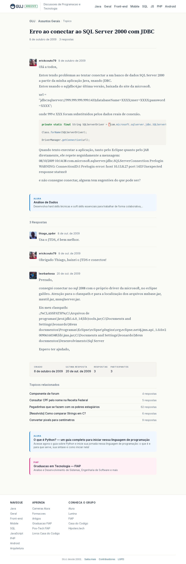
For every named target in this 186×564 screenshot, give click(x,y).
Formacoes (39, 513)
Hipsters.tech (76, 528)
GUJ (32, 21)
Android (170, 6)
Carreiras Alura (41, 508)
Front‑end (121, 6)
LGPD (121, 559)
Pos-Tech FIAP (41, 528)
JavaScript (16, 533)
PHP (159, 6)
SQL (145, 6)
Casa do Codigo (78, 523)
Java (98, 6)
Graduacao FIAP (42, 523)
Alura (71, 508)
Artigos (36, 518)
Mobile (134, 6)
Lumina (72, 513)
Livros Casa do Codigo (46, 533)
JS (152, 6)
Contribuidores (107, 559)
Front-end (16, 518)
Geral (107, 6)
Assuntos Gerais (49, 21)
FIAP (71, 518)
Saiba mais (90, 559)
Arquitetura (17, 548)
